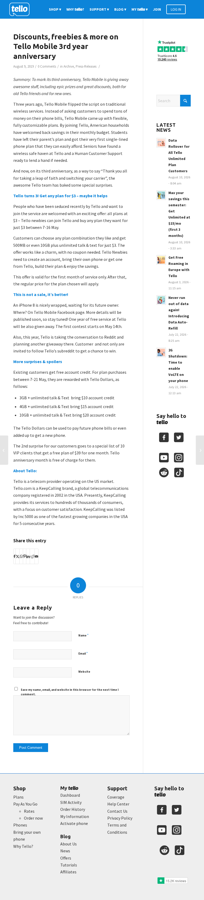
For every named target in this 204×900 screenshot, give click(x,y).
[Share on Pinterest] (24, 556)
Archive (68, 66)
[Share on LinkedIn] (28, 556)
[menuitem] (55, 9)
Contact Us (117, 811)
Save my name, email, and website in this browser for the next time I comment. (70, 692)
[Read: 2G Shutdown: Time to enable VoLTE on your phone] (161, 352)
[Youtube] (164, 457)
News (65, 850)
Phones (20, 825)
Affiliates (68, 871)
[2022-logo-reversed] (21, 9)
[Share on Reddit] (32, 556)
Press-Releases (86, 66)
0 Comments (47, 66)
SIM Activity (71, 802)
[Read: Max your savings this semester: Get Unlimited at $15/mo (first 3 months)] (161, 195)
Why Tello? (23, 846)
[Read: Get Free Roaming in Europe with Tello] (161, 260)
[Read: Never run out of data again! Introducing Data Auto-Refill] (161, 300)
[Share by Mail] (36, 556)
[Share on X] (17, 556)
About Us (68, 843)
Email (83, 653)
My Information (74, 816)
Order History (72, 809)
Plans (18, 797)
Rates (29, 811)
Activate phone (74, 823)
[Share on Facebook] (14, 556)
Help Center (118, 804)
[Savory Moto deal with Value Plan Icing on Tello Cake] (4, 450)
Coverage (115, 797)
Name (83, 635)
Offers (65, 858)
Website (84, 671)
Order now (33, 818)
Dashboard (70, 795)
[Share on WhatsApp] (21, 556)
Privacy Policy (119, 818)
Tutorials (68, 865)
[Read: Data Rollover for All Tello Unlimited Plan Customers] (161, 142)
